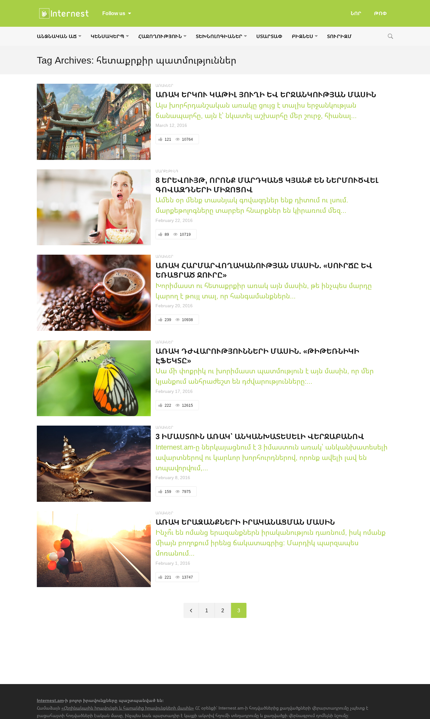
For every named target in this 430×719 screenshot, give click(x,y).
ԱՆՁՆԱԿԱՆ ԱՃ (57, 36)
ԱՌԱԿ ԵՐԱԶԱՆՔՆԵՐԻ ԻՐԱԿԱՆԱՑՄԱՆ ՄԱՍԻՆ (245, 522)
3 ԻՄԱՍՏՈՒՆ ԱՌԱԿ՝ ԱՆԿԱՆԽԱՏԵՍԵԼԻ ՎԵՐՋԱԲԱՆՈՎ (260, 436)
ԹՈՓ (380, 13)
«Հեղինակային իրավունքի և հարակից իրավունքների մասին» (127, 708)
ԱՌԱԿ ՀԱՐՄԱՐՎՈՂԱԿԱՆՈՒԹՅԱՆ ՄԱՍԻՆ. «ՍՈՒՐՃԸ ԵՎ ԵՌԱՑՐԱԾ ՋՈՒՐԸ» (264, 270)
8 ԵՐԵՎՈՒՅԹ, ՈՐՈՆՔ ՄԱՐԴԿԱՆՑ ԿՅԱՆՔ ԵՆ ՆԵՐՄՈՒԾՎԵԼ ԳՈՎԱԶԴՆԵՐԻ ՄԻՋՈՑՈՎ (267, 185)
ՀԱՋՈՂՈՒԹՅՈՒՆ (160, 36)
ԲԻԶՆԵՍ (302, 36)
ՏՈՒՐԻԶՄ (339, 36)
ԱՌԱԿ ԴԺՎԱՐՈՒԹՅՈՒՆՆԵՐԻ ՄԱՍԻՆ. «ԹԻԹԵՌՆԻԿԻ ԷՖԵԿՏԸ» (257, 355)
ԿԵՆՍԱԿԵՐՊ (107, 36)
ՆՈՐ (356, 13)
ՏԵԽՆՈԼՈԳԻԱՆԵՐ (219, 36)
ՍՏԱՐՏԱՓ (269, 36)
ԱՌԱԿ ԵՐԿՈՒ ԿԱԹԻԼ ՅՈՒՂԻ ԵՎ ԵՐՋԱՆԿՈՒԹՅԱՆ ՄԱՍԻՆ (266, 94)
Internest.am (50, 700)
